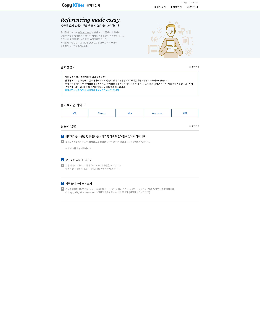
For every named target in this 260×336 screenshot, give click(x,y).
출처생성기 (160, 7)
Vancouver (157, 113)
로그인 (184, 2)
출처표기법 (176, 7)
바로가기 (193, 67)
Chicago (102, 113)
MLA (130, 113)
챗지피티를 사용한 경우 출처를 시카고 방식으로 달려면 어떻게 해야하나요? (106, 136)
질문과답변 (192, 7)
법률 (185, 113)
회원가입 (194, 2)
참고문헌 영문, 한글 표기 (78, 160)
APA (74, 113)
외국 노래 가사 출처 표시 (78, 183)
